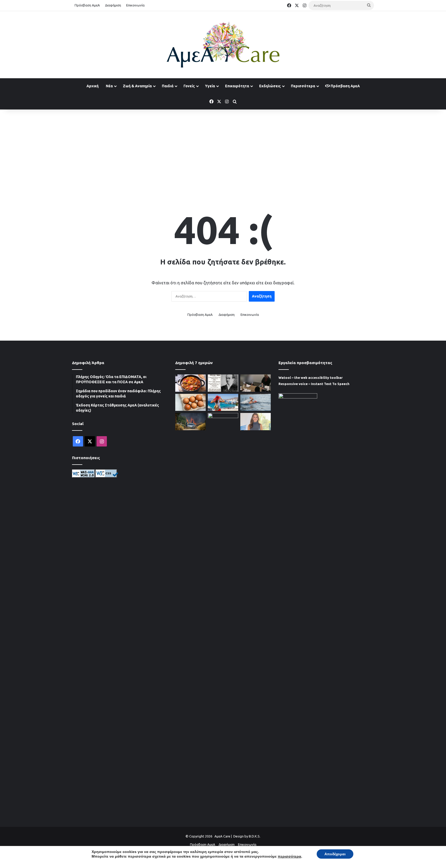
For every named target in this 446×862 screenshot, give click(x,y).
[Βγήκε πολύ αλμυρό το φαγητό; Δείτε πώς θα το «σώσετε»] (190, 383)
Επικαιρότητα (237, 86)
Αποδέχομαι (335, 854)
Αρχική (92, 86)
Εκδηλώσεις (270, 86)
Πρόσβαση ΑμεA (345, 86)
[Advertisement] (223, 151)
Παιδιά (167, 86)
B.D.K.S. (254, 836)
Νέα (109, 86)
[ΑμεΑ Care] (223, 44)
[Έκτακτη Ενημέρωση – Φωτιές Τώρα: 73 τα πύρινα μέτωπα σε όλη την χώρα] (190, 421)
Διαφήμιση (113, 5)
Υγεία (210, 86)
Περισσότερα (303, 86)
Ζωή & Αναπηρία (137, 86)
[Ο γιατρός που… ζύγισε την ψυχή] (223, 383)
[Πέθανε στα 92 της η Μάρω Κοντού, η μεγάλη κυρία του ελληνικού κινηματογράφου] (223, 606)
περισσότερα (289, 856)
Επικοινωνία (135, 5)
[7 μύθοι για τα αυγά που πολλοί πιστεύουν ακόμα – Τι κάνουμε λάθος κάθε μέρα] (190, 402)
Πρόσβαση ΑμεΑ (87, 5)
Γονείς (189, 86)
